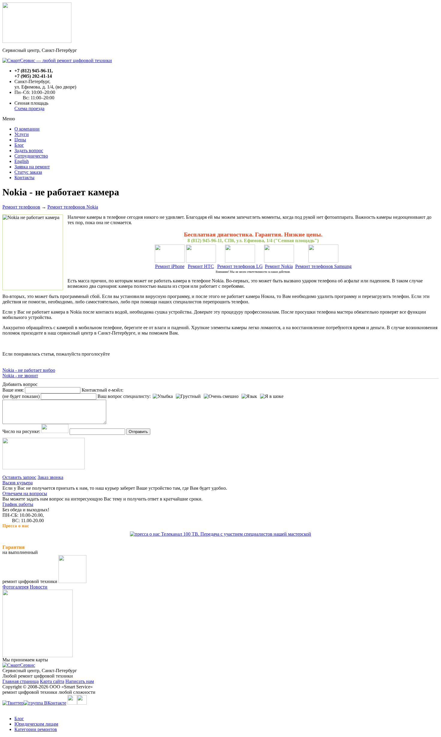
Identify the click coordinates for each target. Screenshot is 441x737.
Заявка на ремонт (32, 166)
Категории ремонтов (35, 729)
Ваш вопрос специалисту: (124, 396)
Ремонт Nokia (279, 266)
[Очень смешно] (221, 396)
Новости (38, 586)
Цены (20, 139)
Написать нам (79, 681)
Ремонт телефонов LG (240, 266)
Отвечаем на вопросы (24, 493)
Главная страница (20, 681)
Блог (19, 145)
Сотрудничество (31, 155)
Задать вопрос (28, 150)
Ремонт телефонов (21, 206)
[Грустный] (188, 396)
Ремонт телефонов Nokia (72, 206)
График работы (17, 504)
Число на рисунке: (21, 431)
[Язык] (249, 396)
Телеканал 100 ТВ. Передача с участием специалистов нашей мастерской (235, 534)
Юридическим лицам (36, 723)
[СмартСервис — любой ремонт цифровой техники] (57, 60)
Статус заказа (28, 172)
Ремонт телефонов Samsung (323, 266)
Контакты (24, 177)
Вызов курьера (17, 482)
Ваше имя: (13, 390)
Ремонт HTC (201, 266)
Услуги (21, 134)
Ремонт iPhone (169, 266)
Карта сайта (52, 681)
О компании (27, 128)
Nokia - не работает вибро (28, 370)
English (21, 161)
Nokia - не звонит (20, 375)
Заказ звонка (50, 477)
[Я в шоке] (272, 396)
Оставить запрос (19, 477)
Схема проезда (29, 108)
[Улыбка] (163, 396)
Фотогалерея (15, 586)
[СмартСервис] (18, 665)
